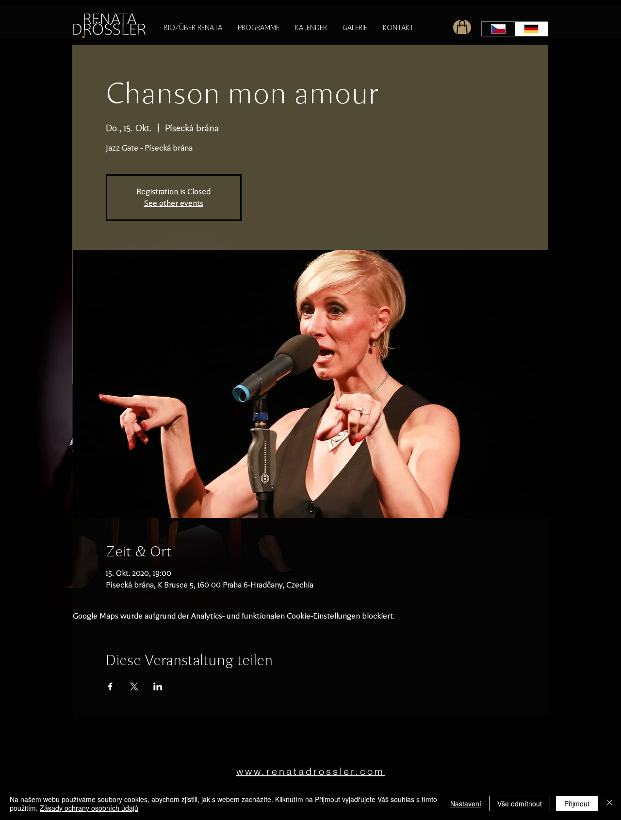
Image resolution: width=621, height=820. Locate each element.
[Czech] (498, 29)
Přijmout (576, 803)
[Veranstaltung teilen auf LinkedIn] (158, 686)
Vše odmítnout (519, 803)
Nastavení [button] (465, 803)
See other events (173, 203)
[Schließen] (609, 803)
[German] (531, 29)
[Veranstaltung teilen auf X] (134, 686)
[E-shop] (462, 27)
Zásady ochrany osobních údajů (89, 808)
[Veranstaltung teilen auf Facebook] (110, 686)
